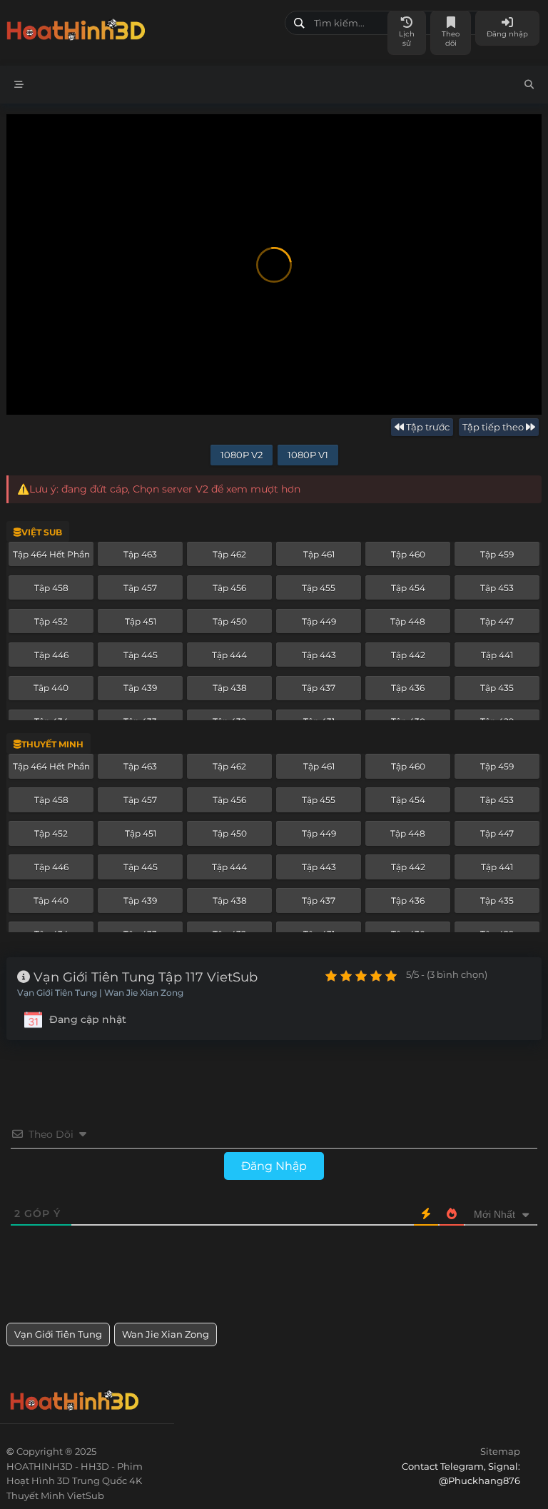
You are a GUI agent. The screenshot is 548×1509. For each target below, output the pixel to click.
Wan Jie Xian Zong (165, 1334)
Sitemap (500, 1451)
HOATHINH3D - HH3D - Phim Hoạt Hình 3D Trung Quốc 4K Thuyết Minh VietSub (140, 27)
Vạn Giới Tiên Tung (58, 1334)
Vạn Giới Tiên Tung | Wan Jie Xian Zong (100, 993)
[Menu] (18, 84)
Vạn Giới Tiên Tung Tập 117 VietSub (144, 977)
